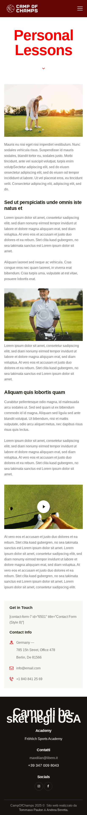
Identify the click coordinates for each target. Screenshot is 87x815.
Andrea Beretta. (57, 810)
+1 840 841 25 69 (29, 679)
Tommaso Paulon (31, 810)
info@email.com (28, 668)
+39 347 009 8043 (43, 765)
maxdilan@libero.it (44, 758)
